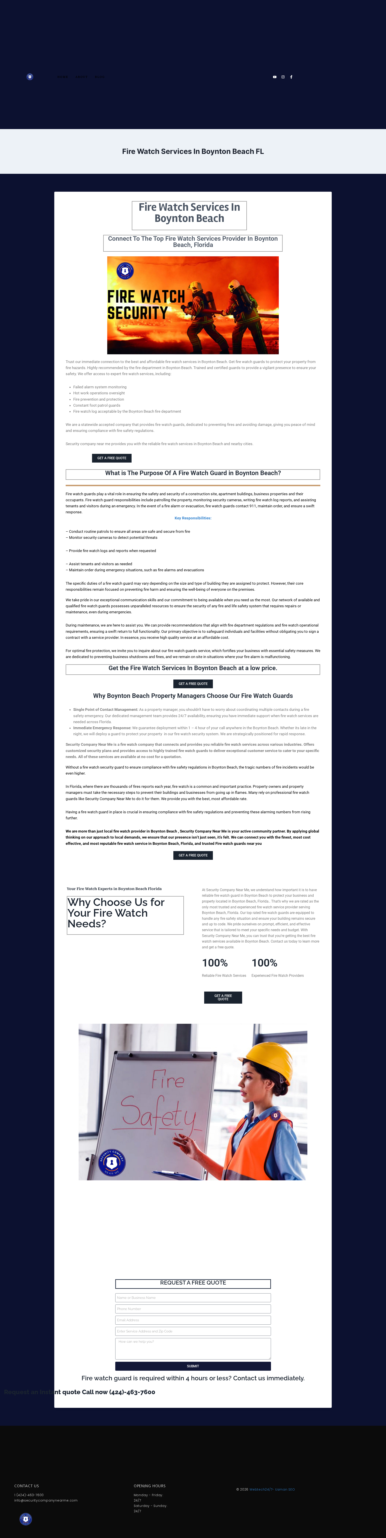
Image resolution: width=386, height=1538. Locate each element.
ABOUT (82, 77)
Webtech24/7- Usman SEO (272, 1489)
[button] (193, 503)
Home (62, 77)
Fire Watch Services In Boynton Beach (189, 212)
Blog (100, 77)
